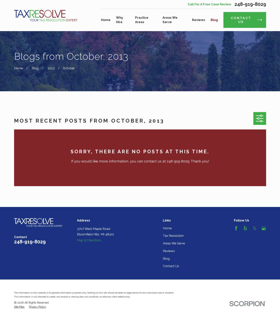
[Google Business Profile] (264, 228)
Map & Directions (89, 240)
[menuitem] (19, 307)
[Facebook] (236, 228)
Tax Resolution (173, 236)
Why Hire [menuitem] (119, 20)
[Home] (46, 15)
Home (167, 228)
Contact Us (171, 266)
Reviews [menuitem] (198, 20)
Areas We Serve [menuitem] (170, 20)
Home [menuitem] (105, 20)
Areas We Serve (174, 243)
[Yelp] (245, 228)
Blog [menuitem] (214, 20)
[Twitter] (254, 228)
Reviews (169, 251)
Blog (166, 258)
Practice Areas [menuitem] (141, 20)
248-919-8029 (250, 4)
